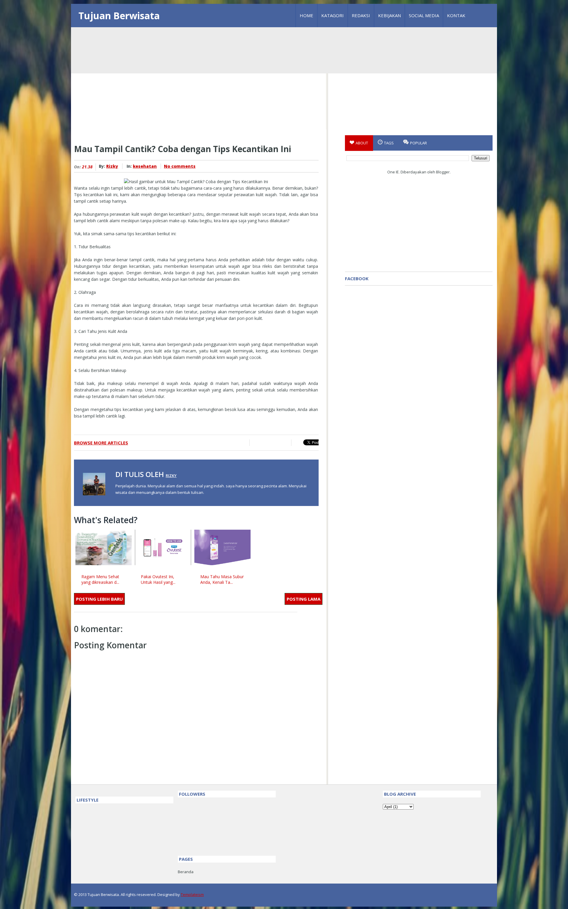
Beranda (185, 871)
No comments (180, 166)
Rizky (112, 166)
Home (306, 15)
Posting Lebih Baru (99, 599)
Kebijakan (389, 15)
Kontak (456, 15)
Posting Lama (303, 599)
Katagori (332, 15)
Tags (389, 143)
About (362, 143)
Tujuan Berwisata (119, 15)
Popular (418, 143)
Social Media (424, 15)
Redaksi (361, 15)
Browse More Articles (101, 443)
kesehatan (145, 166)
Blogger (443, 172)
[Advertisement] (284, 73)
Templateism (192, 894)
